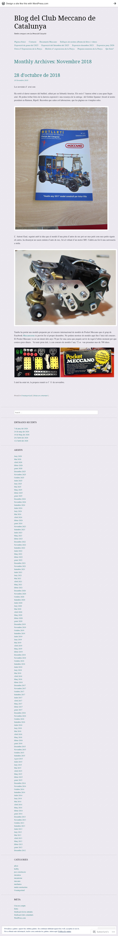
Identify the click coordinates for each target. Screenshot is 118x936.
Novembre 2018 (20, 658)
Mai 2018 (17, 673)
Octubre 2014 (19, 789)
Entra (16, 908)
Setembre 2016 (19, 722)
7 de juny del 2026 (21, 428)
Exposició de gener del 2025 (26, 45)
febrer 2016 (18, 740)
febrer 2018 (18, 682)
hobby (16, 869)
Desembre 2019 (20, 624)
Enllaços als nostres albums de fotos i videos (78, 41)
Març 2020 (18, 615)
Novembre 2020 (20, 593)
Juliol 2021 (18, 572)
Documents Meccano (48, 41)
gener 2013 (18, 847)
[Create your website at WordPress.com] (59, 3)
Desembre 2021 (20, 563)
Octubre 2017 (19, 691)
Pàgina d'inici (20, 41)
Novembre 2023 (20, 526)
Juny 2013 (18, 832)
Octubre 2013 (19, 823)
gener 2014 (18, 813)
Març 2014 (18, 807)
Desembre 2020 (20, 590)
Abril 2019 (18, 645)
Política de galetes (64, 931)
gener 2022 (18, 560)
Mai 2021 (17, 578)
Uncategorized (26, 395)
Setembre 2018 (19, 664)
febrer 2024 (18, 520)
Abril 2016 (18, 734)
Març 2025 (18, 489)
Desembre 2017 (20, 685)
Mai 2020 (17, 609)
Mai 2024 (17, 514)
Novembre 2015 (20, 749)
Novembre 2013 (20, 820)
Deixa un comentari (40, 395)
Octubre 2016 (19, 719)
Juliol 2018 (18, 667)
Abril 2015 (18, 771)
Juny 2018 (18, 670)
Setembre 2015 (19, 755)
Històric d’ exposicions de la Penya (60, 48)
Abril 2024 (18, 517)
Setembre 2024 (19, 505)
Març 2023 (18, 535)
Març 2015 (18, 774)
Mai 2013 (17, 835)
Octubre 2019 (19, 630)
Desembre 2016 (20, 713)
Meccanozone (29, 335)
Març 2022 (18, 554)
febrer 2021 (18, 587)
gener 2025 (18, 496)
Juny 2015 (18, 764)
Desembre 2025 (20, 471)
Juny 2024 (18, 511)
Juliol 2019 (18, 636)
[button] (37, 362)
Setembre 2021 (19, 569)
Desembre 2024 (20, 499)
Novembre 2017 (20, 688)
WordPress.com (20, 918)
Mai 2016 (17, 731)
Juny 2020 (18, 606)
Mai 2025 (17, 486)
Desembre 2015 (20, 746)
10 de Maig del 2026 (21, 434)
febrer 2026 (18, 465)
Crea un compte (20, 905)
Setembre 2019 (19, 633)
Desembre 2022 (20, 541)
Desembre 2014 (20, 783)
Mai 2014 (17, 801)
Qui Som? (110, 48)
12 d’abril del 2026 (21, 440)
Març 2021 (18, 584)
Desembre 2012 (20, 850)
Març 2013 (18, 841)
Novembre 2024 (20, 502)
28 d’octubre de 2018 (37, 75)
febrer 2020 (18, 618)
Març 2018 (18, 679)
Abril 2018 (18, 676)
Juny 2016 (18, 728)
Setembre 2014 (19, 792)
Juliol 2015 (18, 761)
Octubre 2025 (19, 477)
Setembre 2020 (19, 599)
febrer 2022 (18, 557)
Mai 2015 (17, 768)
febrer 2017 (18, 706)
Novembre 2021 (20, 566)
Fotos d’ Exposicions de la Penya (28, 48)
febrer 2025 (18, 493)
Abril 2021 (18, 581)
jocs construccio (20, 872)
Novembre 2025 (20, 474)
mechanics (18, 884)
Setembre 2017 (19, 694)
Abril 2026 (18, 462)
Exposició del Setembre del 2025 (55, 45)
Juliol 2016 (18, 725)
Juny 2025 (18, 483)
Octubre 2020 (19, 596)
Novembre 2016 (20, 716)
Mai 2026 (17, 459)
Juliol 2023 (18, 532)
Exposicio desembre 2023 (83, 45)
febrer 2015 (18, 777)
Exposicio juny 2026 (105, 45)
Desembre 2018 (20, 654)
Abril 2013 (18, 838)
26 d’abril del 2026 (21, 437)
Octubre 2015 (19, 752)
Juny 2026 (18, 456)
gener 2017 (18, 709)
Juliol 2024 (18, 508)
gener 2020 (18, 621)
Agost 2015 (18, 758)
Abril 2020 (18, 612)
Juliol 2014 (18, 795)
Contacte (32, 41)
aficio (16, 865)
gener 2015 (18, 780)
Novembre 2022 (20, 544)
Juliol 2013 (18, 829)
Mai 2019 (17, 642)
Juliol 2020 (18, 603)
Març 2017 (18, 703)
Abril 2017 (18, 700)
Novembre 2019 (20, 627)
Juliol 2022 (18, 551)
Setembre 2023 (19, 529)
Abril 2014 (18, 804)
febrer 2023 (18, 538)
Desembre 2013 (20, 816)
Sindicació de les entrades (23, 911)
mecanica (17, 875)
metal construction (20, 887)
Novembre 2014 (20, 786)
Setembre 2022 (19, 548)
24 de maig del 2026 (21, 431)
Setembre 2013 (19, 826)
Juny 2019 (18, 639)
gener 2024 (18, 523)
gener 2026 (18, 468)
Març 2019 (18, 648)
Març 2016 (18, 737)
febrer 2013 (18, 844)
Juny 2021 (18, 575)
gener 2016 (18, 743)
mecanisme (18, 878)
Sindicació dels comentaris (23, 915)
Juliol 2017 (18, 697)
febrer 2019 (18, 651)
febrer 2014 (18, 810)
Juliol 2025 (18, 480)
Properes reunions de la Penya (90, 48)
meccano (17, 881)
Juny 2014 (18, 798)
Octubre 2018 (19, 661)
